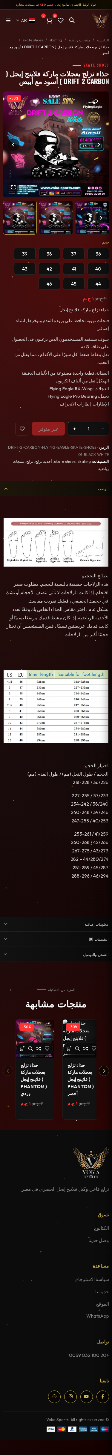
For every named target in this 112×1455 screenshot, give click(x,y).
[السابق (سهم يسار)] (110, 1453)
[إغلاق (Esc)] (97, 1445)
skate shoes (33, 40)
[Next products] (104, 1071)
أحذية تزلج (43, 461)
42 (49, 269)
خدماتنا (102, 1292)
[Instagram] (70, 1397)
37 (73, 254)
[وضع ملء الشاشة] (106, 1445)
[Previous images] (11, 218)
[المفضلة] (47, 1048)
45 (73, 284)
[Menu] (8, 20)
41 (74, 269)
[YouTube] (86, 1397)
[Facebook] (102, 1397)
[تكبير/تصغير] (110, 1445)
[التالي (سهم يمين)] (106, 1453)
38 (49, 254)
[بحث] (72, 20)
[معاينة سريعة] (30, 1048)
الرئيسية (102, 40)
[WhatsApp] (54, 1397)
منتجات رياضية (79, 40)
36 (98, 254)
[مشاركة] (101, 1445)
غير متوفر (48, 428)
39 (24, 254)
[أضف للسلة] (22, 1048)
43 (24, 269)
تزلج (29, 461)
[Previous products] (8, 1071)
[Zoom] (13, 187)
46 (49, 284)
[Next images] (101, 218)
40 (98, 269)
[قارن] (39, 1048)
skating (55, 40)
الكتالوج (101, 1228)
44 (98, 284)
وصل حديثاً (98, 1240)
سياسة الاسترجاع (92, 1279)
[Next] (99, 145)
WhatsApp (97, 1316)
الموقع (102, 1304)
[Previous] (13, 145)
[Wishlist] (22, 429)
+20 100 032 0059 (89, 1355)
